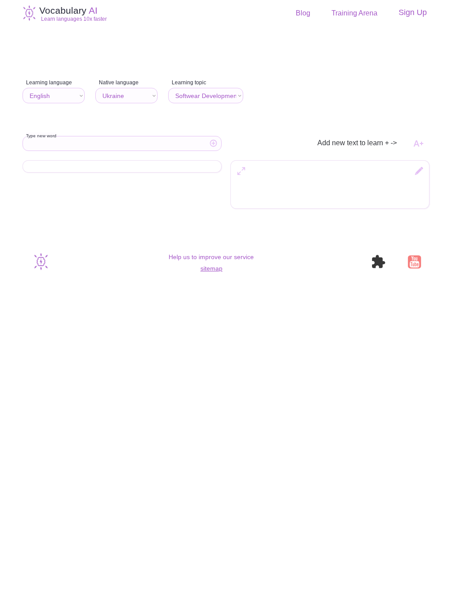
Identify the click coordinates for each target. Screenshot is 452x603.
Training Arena (354, 13)
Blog (303, 13)
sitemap (211, 268)
